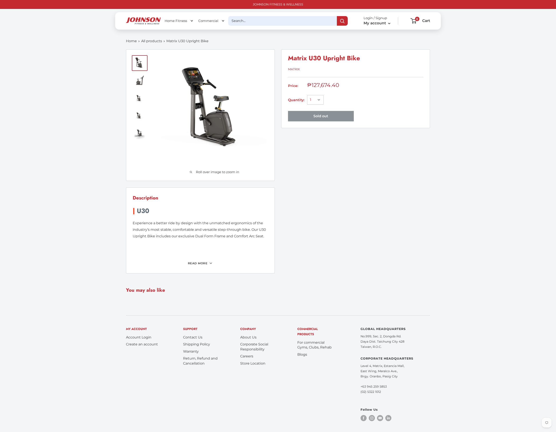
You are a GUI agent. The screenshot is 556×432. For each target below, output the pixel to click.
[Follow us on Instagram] (372, 418)
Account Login (138, 337)
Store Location (252, 363)
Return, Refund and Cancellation (200, 360)
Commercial (208, 21)
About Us (248, 337)
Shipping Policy (196, 344)
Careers (246, 356)
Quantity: (296, 100)
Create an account (142, 344)
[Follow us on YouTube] (380, 418)
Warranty (191, 351)
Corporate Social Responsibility (254, 346)
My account (375, 23)
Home (131, 41)
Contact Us (192, 337)
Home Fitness (176, 21)
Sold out (320, 116)
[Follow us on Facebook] (364, 418)
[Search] (342, 21)
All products (151, 41)
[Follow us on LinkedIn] (388, 418)
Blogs (302, 354)
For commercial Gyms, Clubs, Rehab (314, 344)
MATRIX (294, 69)
